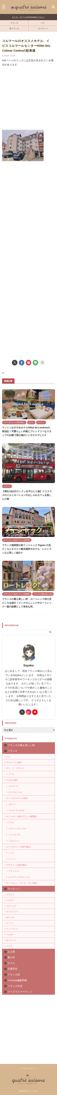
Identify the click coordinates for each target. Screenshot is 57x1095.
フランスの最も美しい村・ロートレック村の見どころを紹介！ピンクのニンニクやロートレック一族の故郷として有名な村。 (26, 603)
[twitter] (14, 362)
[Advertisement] (28, 99)
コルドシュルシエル (17, 828)
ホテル (11, 963)
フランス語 (13, 974)
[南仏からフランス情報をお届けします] (28, 7)
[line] (35, 362)
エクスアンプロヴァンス (19, 877)
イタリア (10, 900)
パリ (43, 23)
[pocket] (28, 362)
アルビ (11, 822)
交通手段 (12, 968)
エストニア (11, 906)
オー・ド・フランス (15, 768)
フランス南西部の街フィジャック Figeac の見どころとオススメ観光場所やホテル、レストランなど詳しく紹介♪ (26, 549)
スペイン (10, 923)
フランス (14, 23)
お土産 (11, 951)
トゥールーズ (14, 834)
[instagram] (28, 712)
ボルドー (12, 804)
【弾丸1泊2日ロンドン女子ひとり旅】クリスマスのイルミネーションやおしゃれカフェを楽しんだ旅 (27, 495)
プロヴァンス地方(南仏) (16, 865)
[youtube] (35, 712)
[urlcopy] (42, 362)
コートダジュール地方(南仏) (18, 847)
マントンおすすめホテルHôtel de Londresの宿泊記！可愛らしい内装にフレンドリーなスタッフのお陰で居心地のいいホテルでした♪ (26, 431)
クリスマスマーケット (19, 991)
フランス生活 (14, 985)
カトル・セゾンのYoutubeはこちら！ (28, 17)
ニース (11, 853)
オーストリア (12, 911)
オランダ (10, 917)
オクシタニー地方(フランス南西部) (21, 816)
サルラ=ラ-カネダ (16, 810)
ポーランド (11, 940)
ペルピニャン (14, 841)
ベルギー (10, 934)
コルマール (13, 786)
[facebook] (21, 362)
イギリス (10, 894)
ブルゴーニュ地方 (14, 762)
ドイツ (9, 946)
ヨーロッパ (43, 28)
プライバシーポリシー (28, 1068)
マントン (12, 859)
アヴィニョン (14, 871)
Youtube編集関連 (17, 980)
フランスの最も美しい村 (21, 745)
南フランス (14, 28)
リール (11, 774)
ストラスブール (15, 792)
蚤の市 (11, 957)
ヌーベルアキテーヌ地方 (17, 798)
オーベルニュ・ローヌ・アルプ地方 (21, 883)
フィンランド (12, 929)
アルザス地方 (12, 780)
